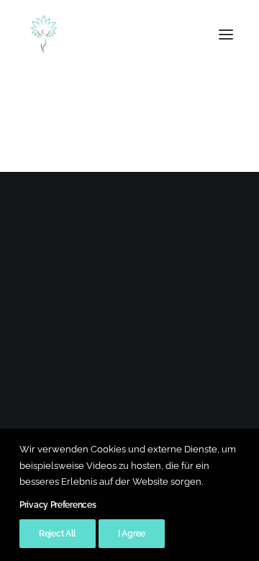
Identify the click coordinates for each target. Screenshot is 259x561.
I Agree (131, 534)
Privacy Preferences (57, 505)
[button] (226, 34)
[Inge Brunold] (44, 34)
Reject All (57, 534)
